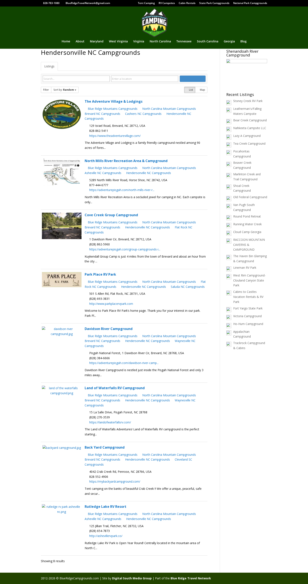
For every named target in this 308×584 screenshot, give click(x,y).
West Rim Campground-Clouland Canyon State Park (249, 280)
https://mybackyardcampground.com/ (114, 481)
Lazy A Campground (247, 136)
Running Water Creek (247, 224)
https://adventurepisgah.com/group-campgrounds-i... (124, 249)
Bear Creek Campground (250, 120)
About (80, 41)
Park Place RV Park (100, 274)
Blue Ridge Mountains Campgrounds (112, 109)
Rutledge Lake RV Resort (105, 506)
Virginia (138, 41)
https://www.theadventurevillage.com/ (115, 136)
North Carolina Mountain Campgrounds (168, 109)
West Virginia (118, 41)
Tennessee (184, 41)
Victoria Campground (247, 316)
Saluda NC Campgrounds (187, 287)
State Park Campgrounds (214, 3)
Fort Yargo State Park (248, 308)
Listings (49, 66)
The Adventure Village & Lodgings (113, 101)
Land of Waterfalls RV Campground (115, 388)
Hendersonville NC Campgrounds (148, 173)
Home (66, 41)
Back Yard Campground (105, 447)
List (190, 90)
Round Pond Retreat (247, 216)
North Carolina (160, 41)
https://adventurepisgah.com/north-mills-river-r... (121, 190)
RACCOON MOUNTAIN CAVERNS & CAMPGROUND (249, 245)
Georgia (229, 41)
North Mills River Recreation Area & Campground (126, 160)
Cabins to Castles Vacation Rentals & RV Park (248, 297)
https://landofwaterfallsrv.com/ (110, 422)
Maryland (97, 41)
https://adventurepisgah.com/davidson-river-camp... (124, 363)
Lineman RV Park (244, 268)
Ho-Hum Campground (248, 324)
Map (202, 90)
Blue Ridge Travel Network (191, 578)
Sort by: (63, 90)
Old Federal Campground (250, 197)
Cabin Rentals (187, 3)
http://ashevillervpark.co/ (105, 536)
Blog (243, 41)
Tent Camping (146, 3)
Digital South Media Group (132, 578)
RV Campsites (167, 3)
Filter (46, 90)
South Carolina (207, 41)
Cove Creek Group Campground (111, 215)
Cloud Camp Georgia (247, 232)
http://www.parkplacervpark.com (111, 304)
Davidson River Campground (109, 328)
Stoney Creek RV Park (248, 101)
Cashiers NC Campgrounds (143, 114)
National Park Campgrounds (250, 3)
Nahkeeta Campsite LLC (249, 128)
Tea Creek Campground (249, 143)
